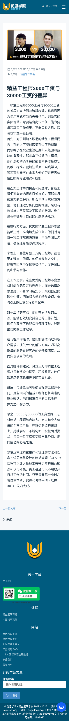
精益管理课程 (10, 614)
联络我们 (7, 659)
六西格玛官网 (10, 633)
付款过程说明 (10, 638)
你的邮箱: (9, 679)
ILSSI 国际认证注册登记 (15, 654)
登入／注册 (51, 6)
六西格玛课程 (10, 619)
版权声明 (7, 664)
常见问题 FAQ (10, 649)
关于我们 (7, 580)
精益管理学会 (27, 74)
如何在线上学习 (11, 644)
